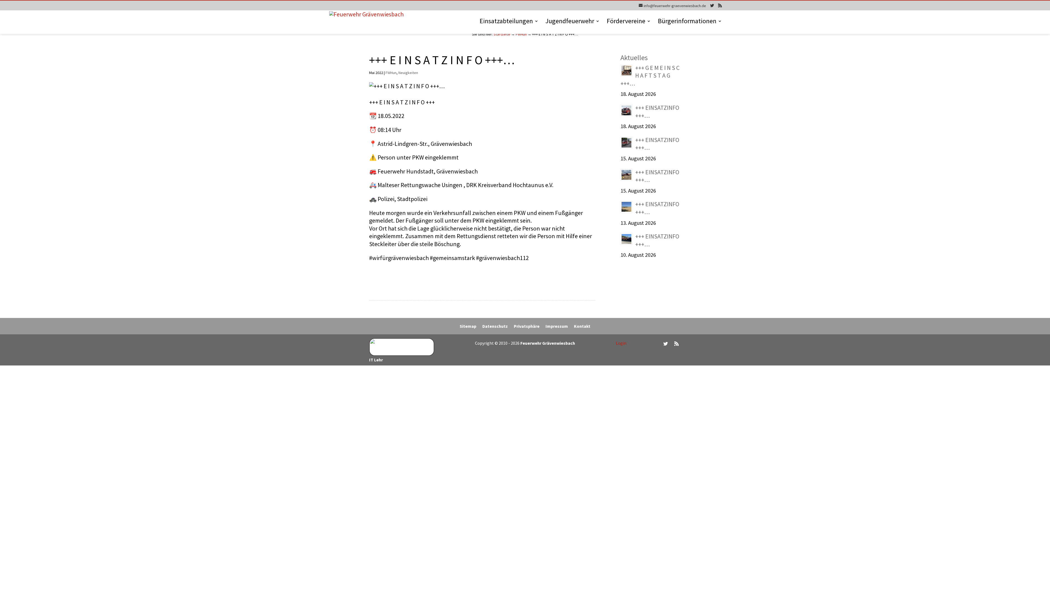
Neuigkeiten (408, 72)
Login (621, 343)
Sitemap (468, 326)
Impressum (557, 326)
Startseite (502, 34)
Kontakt (582, 326)
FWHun (521, 34)
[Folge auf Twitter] (665, 343)
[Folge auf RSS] (676, 343)
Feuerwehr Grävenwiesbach (547, 343)
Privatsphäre (526, 326)
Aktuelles (634, 57)
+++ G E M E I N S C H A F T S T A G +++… (649, 75)
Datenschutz (495, 326)
